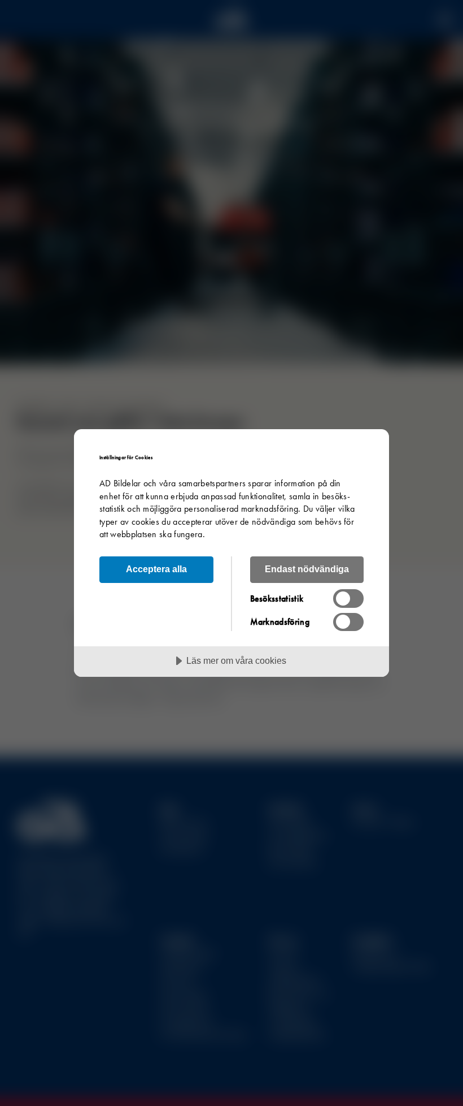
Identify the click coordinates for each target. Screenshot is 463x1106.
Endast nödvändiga (307, 569)
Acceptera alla (156, 569)
